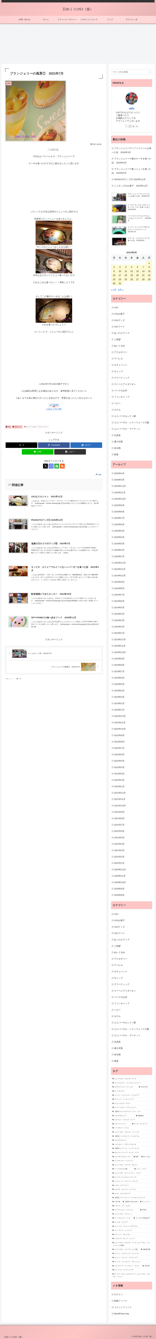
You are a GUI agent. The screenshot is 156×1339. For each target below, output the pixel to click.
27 (137, 279)
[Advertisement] (78, 44)
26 (131, 279)
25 (126, 279)
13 (137, 271)
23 (114, 279)
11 (126, 271)
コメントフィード (123, 1307)
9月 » (120, 289)
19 (131, 275)
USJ (9, 427)
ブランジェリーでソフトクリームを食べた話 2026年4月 (131, 150)
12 (131, 271)
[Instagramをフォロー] (51, 466)
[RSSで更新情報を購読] (62, 466)
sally (131, 108)
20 (137, 275)
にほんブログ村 (54, 409)
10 (120, 271)
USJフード (18, 427)
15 (149, 271)
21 (143, 275)
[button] (70, 452)
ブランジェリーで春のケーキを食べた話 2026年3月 (131, 160)
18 (126, 275)
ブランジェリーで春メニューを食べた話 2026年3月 (131, 171)
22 (149, 275)
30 (114, 283)
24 (120, 279)
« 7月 (113, 289)
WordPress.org (121, 1314)
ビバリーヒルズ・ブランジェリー (37, 427)
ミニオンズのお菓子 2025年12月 (131, 186)
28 (143, 279)
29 (149, 279)
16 (114, 275)
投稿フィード (120, 1301)
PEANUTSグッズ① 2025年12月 (130, 179)
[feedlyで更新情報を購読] (56, 466)
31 (120, 283)
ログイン (118, 1294)
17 (120, 275)
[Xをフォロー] (45, 466)
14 (143, 271)
